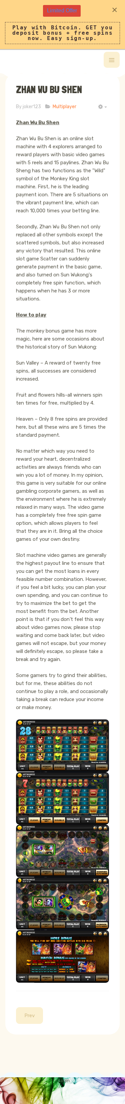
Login (64, 1080)
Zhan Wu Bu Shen (49, 89)
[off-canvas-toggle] (112, 60)
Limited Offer (62, 10)
